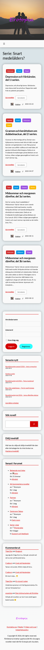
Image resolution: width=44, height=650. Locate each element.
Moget (27, 71)
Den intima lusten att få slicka (26, 593)
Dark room (16, 520)
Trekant (24, 187)
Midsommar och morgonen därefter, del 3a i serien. (20, 195)
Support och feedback (20, 534)
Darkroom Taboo (16, 511)
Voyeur (32, 187)
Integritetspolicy (22, 630)
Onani (19, 71)
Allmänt (15, 479)
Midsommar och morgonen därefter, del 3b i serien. (20, 260)
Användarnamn (11, 319)
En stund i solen (22, 581)
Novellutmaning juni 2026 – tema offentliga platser (21, 395)
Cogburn (8, 563)
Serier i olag (14, 525)
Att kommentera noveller (19, 484)
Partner (13, 497)
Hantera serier (10, 374)
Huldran (17, 104)
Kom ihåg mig (13, 340)
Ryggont (19, 551)
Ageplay (9, 120)
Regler (20, 627)
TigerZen (8, 551)
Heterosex (10, 71)
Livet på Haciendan (22, 563)
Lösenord (9, 330)
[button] (21, 98)
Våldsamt (20, 252)
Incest (18, 120)
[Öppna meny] (4, 43)
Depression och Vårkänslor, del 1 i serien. (20, 78)
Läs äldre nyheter (12, 403)
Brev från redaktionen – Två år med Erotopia (19, 388)
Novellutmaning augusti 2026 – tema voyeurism (21, 366)
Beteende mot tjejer (17, 470)
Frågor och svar (30, 627)
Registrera (26, 346)
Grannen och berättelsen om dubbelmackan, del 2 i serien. (21, 132)
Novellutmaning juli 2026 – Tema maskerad (19, 381)
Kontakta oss (12, 627)
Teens (9, 187)
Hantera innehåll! (12, 451)
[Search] (34, 424)
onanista (8, 593)
